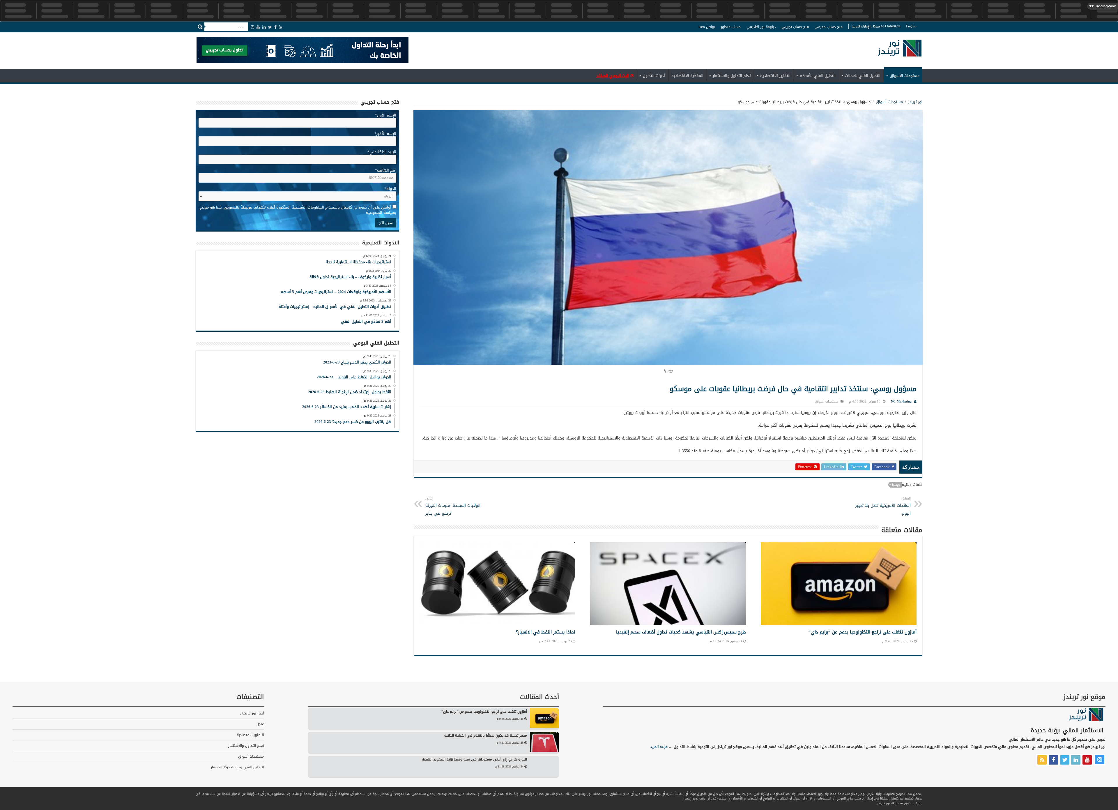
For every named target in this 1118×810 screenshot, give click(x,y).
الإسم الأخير (385, 133)
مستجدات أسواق (889, 101)
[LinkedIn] (264, 27)
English (911, 26)
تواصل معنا (706, 27)
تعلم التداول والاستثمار (732, 75)
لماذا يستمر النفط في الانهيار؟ (545, 632)
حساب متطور (731, 27)
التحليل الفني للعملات (862, 75)
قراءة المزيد (659, 747)
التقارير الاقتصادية (775, 75)
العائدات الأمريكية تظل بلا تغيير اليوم (883, 506)
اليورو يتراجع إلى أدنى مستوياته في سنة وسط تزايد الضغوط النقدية (474, 759)
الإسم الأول (385, 115)
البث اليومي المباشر (613, 75)
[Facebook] (275, 27)
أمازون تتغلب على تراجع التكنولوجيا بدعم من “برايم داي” (863, 632)
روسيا (896, 485)
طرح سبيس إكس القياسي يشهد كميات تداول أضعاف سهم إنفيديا (681, 632)
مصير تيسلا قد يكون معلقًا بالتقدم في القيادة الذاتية (485, 735)
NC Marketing (901, 401)
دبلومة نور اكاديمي (761, 27)
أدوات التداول (654, 75)
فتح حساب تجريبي (795, 27)
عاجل (260, 724)
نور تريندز (915, 101)
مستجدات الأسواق (904, 75)
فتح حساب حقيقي (829, 27)
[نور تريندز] (899, 51)
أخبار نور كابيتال (252, 713)
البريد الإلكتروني (381, 152)
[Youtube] (258, 27)
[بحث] (200, 26)
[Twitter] (270, 27)
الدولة (390, 188)
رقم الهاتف (385, 170)
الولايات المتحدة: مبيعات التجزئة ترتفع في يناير (452, 506)
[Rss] (280, 27)
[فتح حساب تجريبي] (302, 50)
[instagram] (252, 27)
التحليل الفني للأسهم (818, 75)
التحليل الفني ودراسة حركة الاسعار (237, 767)
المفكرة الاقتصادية (687, 75)
